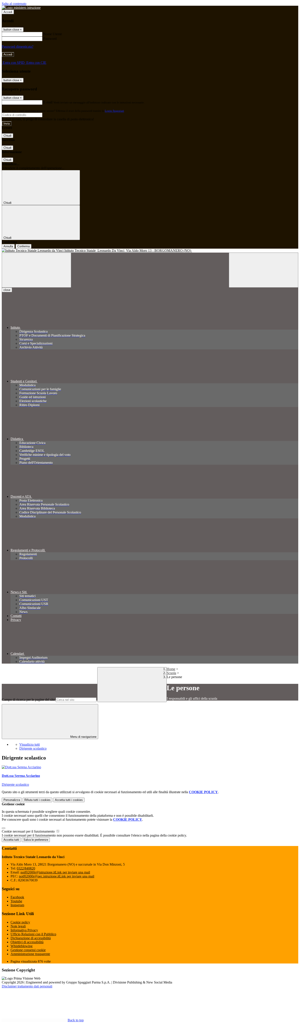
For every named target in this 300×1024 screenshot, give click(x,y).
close (7, 290)
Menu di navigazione (82, 736)
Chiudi (7, 135)
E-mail (47, 102)
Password (50, 38)
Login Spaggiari (114, 110)
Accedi (8, 12)
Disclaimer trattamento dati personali (27, 986)
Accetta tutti (69, 800)
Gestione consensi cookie (28, 950)
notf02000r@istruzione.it (55, 872)
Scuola (171, 673)
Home (171, 669)
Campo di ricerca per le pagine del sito (28, 699)
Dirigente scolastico (33, 748)
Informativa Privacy (24, 930)
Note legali (18, 926)
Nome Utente (52, 34)
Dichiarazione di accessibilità (31, 938)
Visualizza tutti (29, 744)
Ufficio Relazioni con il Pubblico (33, 934)
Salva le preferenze (35, 839)
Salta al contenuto (14, 4)
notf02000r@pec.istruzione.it (56, 876)
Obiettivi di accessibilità (27, 942)
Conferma (23, 246)
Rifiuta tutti (37, 800)
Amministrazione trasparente (30, 954)
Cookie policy (20, 922)
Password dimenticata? (17, 46)
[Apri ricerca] (263, 270)
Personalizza (12, 800)
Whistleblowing (22, 946)
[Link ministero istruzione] (21, 7)
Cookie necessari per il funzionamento (29, 831)
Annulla (8, 246)
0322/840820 (26, 868)
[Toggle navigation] (36, 270)
